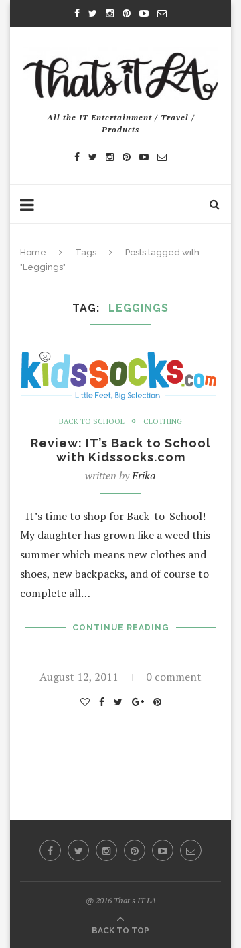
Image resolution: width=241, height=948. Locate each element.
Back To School (92, 421)
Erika (144, 475)
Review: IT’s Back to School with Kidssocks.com (121, 450)
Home (33, 252)
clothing (162, 421)
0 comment (174, 676)
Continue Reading (120, 627)
